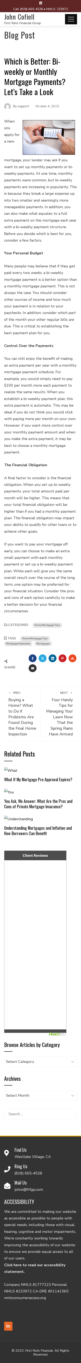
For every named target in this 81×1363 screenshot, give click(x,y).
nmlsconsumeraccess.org (25, 1297)
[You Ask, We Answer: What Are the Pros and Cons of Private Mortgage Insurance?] (9, 791)
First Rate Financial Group (22, 23)
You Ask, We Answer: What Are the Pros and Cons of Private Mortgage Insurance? (38, 804)
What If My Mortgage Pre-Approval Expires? (38, 779)
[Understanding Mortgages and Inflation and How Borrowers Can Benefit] (18, 818)
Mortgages (43, 643)
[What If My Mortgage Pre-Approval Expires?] (10, 770)
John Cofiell (19, 16)
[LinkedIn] (8, 1326)
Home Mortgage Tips (47, 625)
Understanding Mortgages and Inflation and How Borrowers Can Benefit (38, 830)
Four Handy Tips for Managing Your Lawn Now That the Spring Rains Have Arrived (59, 714)
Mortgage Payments (18, 643)
